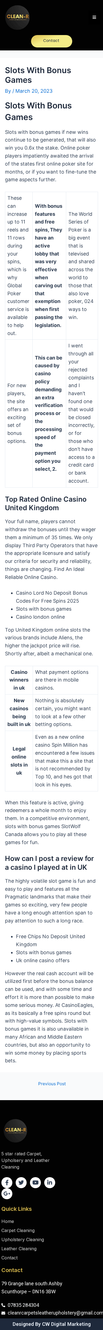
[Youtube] (35, 1182)
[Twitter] (21, 1182)
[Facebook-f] (6, 1182)
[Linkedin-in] (49, 1182)
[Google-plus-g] (6, 1193)
